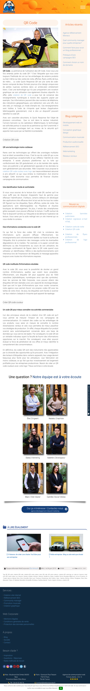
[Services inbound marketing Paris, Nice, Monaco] (82, 7)
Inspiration (8, 655)
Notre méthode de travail (14, 661)
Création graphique (12, 606)
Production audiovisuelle (73, 142)
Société (7, 640)
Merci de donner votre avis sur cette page (89, 399)
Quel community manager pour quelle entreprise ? (73, 41)
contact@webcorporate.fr (46, 683)
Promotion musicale (12, 603)
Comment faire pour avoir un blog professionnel (73, 49)
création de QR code (22, 95)
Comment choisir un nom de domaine (73, 63)
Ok (61, 688)
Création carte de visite (74, 227)
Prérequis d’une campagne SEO (69, 56)
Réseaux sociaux (70, 156)
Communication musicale (73, 137)
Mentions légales (11, 619)
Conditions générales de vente (16, 621)
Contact (7, 642)
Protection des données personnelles (19, 624)
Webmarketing (69, 151)
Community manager (12, 600)
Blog (6, 637)
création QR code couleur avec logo (17, 171)
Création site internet (12, 595)
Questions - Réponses (13, 658)
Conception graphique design (72, 131)
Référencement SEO (71, 146)
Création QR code (72, 229)
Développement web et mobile (72, 123)
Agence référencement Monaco (72, 34)
